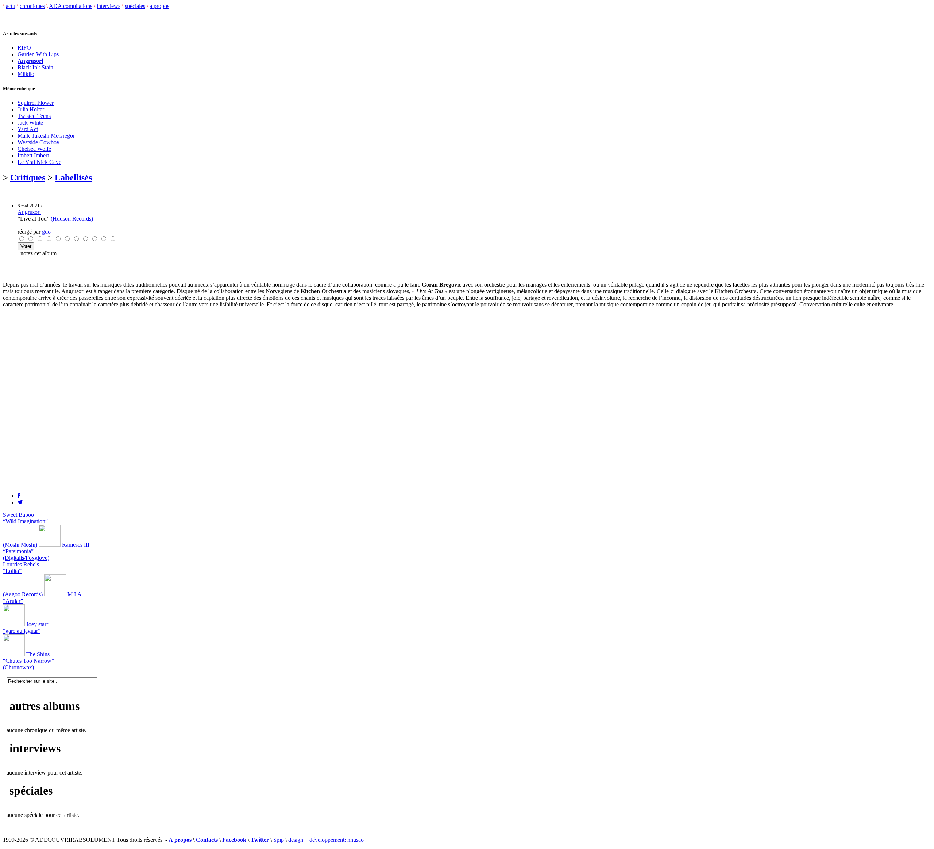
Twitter (260, 840)
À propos (180, 840)
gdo (46, 232)
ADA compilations (70, 6)
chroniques (32, 6)
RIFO (24, 48)
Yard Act (28, 129)
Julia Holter (31, 109)
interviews (108, 6)
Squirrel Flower (36, 103)
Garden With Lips (38, 54)
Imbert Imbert (33, 155)
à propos (159, 6)
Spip (278, 840)
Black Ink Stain (35, 67)
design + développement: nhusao (326, 840)
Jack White (30, 122)
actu (10, 6)
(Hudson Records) (72, 218)
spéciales (135, 6)
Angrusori (29, 212)
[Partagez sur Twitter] (20, 502)
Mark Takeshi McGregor (46, 136)
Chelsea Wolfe (34, 149)
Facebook (234, 840)
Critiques (27, 177)
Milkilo (26, 74)
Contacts (207, 840)
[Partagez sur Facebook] (19, 496)
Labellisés (73, 177)
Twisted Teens (34, 116)
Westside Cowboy (38, 142)
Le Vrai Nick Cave (39, 162)
